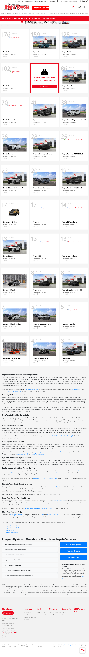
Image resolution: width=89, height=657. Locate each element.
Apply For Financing (55, 612)
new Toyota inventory (31, 389)
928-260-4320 (52, 1)
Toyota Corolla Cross (12, 526)
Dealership (66, 609)
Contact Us (9, 613)
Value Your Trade (44, 86)
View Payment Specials (73, 544)
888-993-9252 (29, 1)
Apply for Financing (73, 551)
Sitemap (23, 645)
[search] (82, 7)
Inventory (28, 609)
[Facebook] (80, 1)
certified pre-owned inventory (12, 391)
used (42, 515)
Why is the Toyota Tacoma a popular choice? (15, 549)
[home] (79, 7)
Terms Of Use (16, 645)
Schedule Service (41, 612)
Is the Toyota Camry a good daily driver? (14, 554)
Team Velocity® (67, 645)
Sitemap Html (28, 645)
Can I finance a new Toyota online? (13, 565)
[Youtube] (15, 632)
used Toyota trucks (38, 454)
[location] (57, 1)
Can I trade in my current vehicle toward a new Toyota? (18, 570)
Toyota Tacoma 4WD (12, 528)
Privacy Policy (9, 645)
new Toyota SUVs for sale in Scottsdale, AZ (60, 436)
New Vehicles (28, 612)
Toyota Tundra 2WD (12, 532)
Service (39, 609)
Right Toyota (3, 645)
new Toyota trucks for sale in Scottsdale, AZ (50, 452)
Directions (65, 615)
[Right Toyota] (17, 7)
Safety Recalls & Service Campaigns (43, 645)
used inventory (76, 389)
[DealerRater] (4, 636)
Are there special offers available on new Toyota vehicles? (19, 575)
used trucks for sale (22, 454)
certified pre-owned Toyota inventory (52, 473)
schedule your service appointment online (38, 508)
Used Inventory (28, 615)
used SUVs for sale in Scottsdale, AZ (45, 478)
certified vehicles (52, 515)
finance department (57, 487)
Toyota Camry (10, 530)
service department (58, 501)
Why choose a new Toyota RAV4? (13, 560)
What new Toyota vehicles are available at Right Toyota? (18, 544)
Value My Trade (53, 615)
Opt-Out (54, 645)
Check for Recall (41, 615)
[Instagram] (82, 1)
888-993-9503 (41, 1)
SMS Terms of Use (79, 610)
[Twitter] (84, 1)
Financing (53, 609)
